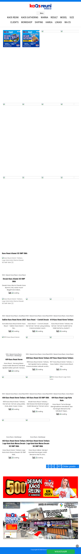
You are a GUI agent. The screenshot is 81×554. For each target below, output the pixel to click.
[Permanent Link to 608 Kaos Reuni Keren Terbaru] (38, 344)
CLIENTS (14, 22)
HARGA (49, 22)
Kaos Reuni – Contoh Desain (38, 320)
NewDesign (18, 355)
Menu (41, 13)
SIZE (72, 17)
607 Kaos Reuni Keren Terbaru (61, 358)
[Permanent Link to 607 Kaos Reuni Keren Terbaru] (62, 344)
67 (59, 466)
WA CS (67, 22)
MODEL (63, 17)
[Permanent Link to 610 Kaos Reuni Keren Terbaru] (62, 306)
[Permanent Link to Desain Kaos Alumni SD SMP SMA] (14, 265)
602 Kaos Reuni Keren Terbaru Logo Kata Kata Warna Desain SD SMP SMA (37, 443)
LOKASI (58, 22)
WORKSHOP (26, 22)
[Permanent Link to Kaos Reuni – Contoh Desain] (38, 306)
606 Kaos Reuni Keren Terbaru (14, 398)
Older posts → (70, 466)
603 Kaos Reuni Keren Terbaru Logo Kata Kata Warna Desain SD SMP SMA (14, 443)
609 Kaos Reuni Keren (13, 359)
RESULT (54, 17)
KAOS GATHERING (29, 17)
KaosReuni (22, 316)
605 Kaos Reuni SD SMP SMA (37, 398)
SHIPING (39, 22)
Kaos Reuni (22, 275)
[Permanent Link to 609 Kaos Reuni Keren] (14, 344)
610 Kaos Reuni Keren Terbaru (61, 320)
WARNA (44, 17)
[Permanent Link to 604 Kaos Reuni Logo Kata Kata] (62, 384)
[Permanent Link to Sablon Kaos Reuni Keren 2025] (14, 306)
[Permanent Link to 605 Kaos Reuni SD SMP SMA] (38, 384)
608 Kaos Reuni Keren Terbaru (37, 358)
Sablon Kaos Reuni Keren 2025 (14, 320)
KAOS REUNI (13, 17)
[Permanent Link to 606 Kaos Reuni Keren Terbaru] (14, 384)
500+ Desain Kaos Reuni (10, 275)
